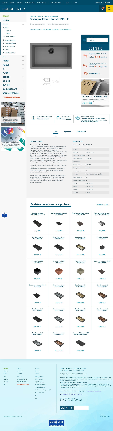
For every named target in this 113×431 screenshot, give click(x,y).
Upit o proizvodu (35, 30)
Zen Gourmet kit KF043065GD (80, 286)
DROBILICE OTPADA (11, 93)
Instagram (67, 408)
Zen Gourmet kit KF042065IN (59, 310)
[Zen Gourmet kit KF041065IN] (37, 343)
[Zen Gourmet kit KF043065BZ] (102, 295)
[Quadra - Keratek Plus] (95, 93)
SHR (4, 57)
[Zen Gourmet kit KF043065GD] (80, 295)
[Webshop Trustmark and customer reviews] (56, 423)
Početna (33, 16)
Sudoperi (8, 31)
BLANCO (6, 85)
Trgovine (67, 131)
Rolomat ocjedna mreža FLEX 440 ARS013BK (102, 214)
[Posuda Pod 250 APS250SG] (80, 271)
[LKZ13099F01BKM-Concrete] (51, 56)
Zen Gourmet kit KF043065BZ (102, 286)
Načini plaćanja (29, 3)
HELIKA (6, 20)
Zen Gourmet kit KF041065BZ (59, 334)
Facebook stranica (71, 408)
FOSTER (6, 61)
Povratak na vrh (102, 205)
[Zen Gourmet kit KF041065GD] (80, 247)
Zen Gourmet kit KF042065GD (80, 310)
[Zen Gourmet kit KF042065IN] (59, 319)
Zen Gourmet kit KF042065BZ (102, 310)
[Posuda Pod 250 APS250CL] (59, 271)
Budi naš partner (56, 3)
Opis (56, 131)
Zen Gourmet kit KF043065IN (59, 286)
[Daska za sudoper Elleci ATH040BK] (59, 223)
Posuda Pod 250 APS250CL (59, 262)
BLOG (67, 3)
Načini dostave (41, 3)
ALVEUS (6, 65)
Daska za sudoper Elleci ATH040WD (80, 214)
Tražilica (109, 8)
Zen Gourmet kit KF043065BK (37, 310)
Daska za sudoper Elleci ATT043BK (37, 286)
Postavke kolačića (40, 387)
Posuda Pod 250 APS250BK (37, 262)
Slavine (8, 33)
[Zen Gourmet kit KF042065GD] (80, 319)
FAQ (76, 3)
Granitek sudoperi (10, 43)
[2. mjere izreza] (56, 81)
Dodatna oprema (10, 36)
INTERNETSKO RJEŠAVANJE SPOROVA (71, 394)
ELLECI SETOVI (10, 46)
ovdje (69, 119)
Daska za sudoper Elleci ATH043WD (102, 262)
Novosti (5, 3)
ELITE (6, 28)
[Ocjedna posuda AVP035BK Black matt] (37, 223)
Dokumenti (81, 131)
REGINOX (6, 77)
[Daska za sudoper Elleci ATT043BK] (37, 295)
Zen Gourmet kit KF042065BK (59, 238)
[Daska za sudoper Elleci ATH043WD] (102, 271)
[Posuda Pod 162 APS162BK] (102, 247)
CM (4, 69)
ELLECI (5, 24)
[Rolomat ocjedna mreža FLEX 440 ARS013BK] (102, 223)
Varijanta (90, 37)
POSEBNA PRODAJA (11, 97)
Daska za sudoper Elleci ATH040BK (59, 214)
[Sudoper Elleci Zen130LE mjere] (46, 81)
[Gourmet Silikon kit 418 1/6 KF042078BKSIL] (80, 343)
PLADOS (6, 73)
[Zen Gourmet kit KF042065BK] (59, 247)
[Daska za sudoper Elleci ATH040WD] (80, 223)
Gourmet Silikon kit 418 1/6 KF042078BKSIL (81, 334)
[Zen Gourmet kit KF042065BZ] (102, 319)
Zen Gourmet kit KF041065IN (37, 334)
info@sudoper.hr (107, 379)
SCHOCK (6, 81)
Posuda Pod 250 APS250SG (80, 262)
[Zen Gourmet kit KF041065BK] (37, 247)
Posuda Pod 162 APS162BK (102, 238)
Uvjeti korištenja (39, 382)
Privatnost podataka (40, 384)
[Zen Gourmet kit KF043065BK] (37, 319)
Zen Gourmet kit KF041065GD (80, 238)
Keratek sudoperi (10, 40)
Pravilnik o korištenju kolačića (43, 390)
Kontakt (19, 3)
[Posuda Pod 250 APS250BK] (37, 271)
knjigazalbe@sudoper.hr (94, 391)
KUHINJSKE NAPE (10, 89)
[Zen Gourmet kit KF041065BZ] (59, 343)
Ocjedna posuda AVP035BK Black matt (37, 214)
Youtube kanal (62, 408)
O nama (12, 3)
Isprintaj (55, 30)
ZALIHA (6, 16)
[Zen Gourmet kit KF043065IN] (59, 295)
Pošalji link (47, 30)
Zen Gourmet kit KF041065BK (37, 238)
